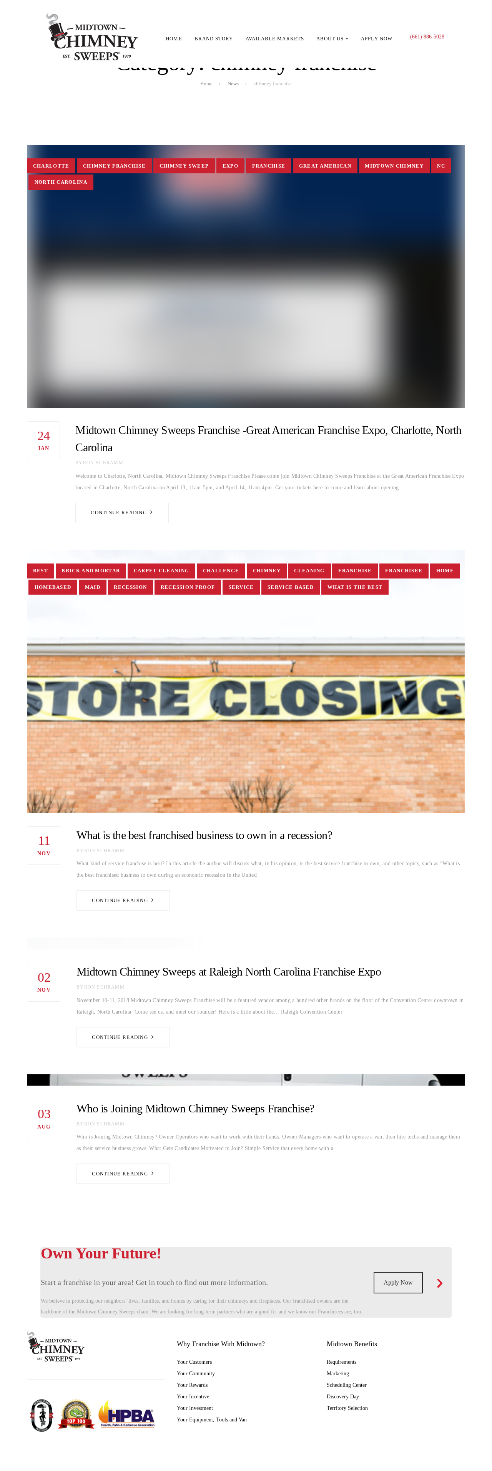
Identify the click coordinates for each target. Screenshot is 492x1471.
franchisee (403, 570)
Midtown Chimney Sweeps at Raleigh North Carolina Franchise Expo (228, 971)
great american (325, 166)
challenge (221, 570)
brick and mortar (91, 570)
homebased (53, 587)
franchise (269, 166)
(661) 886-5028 (427, 37)
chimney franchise (114, 166)
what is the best (355, 587)
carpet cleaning (161, 570)
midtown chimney (394, 166)
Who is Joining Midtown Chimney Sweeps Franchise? (195, 1108)
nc (441, 166)
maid (92, 587)
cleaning (309, 570)
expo (230, 166)
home (445, 570)
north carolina (61, 182)
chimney (267, 570)
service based (291, 587)
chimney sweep (184, 166)
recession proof (188, 587)
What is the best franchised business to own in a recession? (204, 835)
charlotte (51, 166)
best (40, 570)
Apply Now (398, 1282)
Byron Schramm (99, 462)
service (241, 587)
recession (130, 587)
